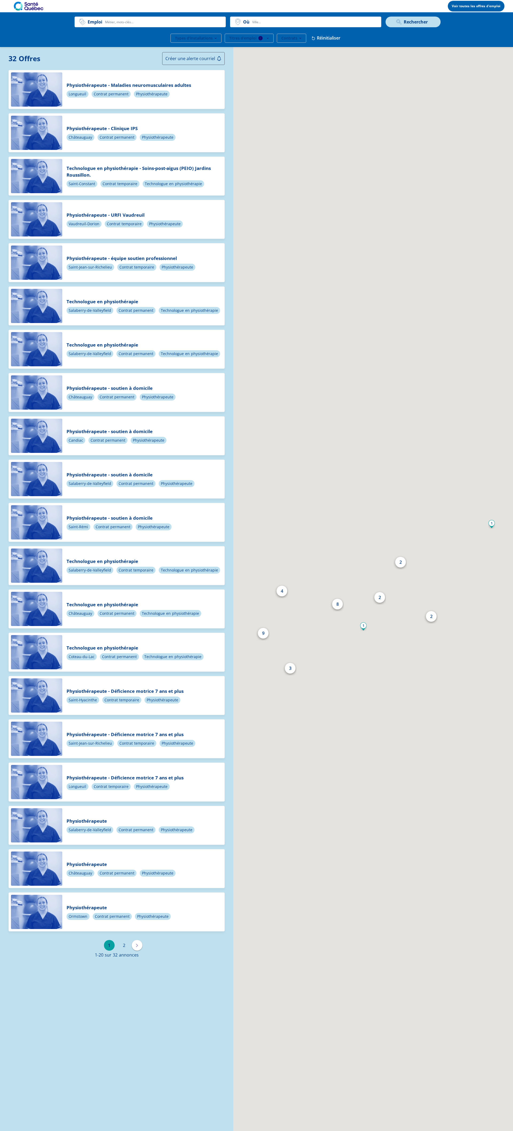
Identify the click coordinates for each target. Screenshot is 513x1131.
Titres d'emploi (245, 38)
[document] (117, 89)
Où (246, 22)
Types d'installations (194, 38)
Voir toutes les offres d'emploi (476, 6)
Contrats (289, 38)
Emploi (95, 22)
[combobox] (163, 22)
